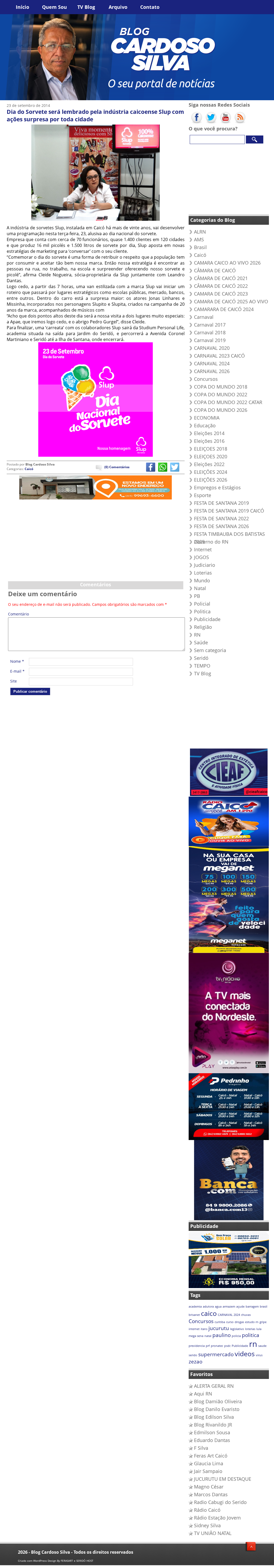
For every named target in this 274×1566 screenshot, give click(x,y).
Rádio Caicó (207, 1510)
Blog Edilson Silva (214, 1417)
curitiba (220, 1322)
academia (195, 1306)
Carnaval (204, 317)
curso (230, 1322)
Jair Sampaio (208, 1471)
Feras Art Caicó (210, 1455)
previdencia (197, 1346)
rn (253, 1344)
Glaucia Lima (208, 1463)
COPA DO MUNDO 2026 (220, 410)
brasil (263, 1306)
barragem (252, 1306)
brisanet (194, 1315)
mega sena (196, 1336)
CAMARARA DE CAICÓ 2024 (224, 309)
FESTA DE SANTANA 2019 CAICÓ (229, 510)
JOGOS (201, 557)
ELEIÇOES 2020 (210, 456)
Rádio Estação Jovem (217, 1517)
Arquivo (118, 7)
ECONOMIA (206, 417)
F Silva (201, 1448)
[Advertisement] (95, 539)
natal (207, 1336)
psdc (227, 1346)
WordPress (40, 1561)
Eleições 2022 (209, 464)
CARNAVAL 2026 (212, 371)
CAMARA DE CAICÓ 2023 (221, 293)
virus (259, 1355)
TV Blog (86, 7)
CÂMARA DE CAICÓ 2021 (221, 278)
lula (258, 1329)
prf (208, 1346)
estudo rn (251, 1322)
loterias (250, 1329)
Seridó (201, 658)
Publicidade (207, 619)
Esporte (202, 495)
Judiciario (204, 565)
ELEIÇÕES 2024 (210, 472)
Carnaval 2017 (210, 324)
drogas (239, 1322)
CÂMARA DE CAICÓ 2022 (221, 286)
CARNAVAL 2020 (212, 348)
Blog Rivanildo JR (213, 1424)
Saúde (201, 642)
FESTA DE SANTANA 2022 (221, 518)
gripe (263, 1322)
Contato (149, 7)
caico (209, 1313)
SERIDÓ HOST (84, 1561)
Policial (202, 603)
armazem (229, 1306)
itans (204, 1329)
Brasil (200, 247)
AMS (199, 239)
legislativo (237, 1329)
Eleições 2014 (209, 433)
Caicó (29, 469)
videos (245, 1353)
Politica (202, 611)
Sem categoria (210, 650)
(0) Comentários (117, 467)
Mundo (202, 580)
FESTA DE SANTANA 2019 (221, 503)
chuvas (246, 1315)
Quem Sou (54, 7)
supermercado (216, 1354)
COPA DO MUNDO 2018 (220, 386)
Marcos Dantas (211, 1494)
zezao (195, 1361)
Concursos (206, 379)
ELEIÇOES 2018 (210, 448)
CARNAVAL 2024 (212, 363)
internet (194, 1329)
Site (13, 681)
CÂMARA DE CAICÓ (215, 270)
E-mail (17, 671)
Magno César (208, 1486)
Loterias (203, 572)
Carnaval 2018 (210, 332)
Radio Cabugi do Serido (220, 1502)
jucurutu (218, 1328)
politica (250, 1335)
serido (193, 1355)
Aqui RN (203, 1393)
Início (22, 7)
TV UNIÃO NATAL (212, 1533)
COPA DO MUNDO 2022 (220, 394)
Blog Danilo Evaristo (216, 1409)
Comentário (17, 614)
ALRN (200, 231)
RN (197, 634)
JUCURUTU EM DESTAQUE (222, 1479)
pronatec (217, 1346)
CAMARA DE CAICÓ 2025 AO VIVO (231, 301)
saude (262, 1346)
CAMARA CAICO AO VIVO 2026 (227, 262)
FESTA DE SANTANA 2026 (221, 526)
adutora (208, 1306)
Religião (203, 627)
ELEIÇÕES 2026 (210, 479)
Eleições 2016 (209, 441)
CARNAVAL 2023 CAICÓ (219, 355)
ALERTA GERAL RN (214, 1386)
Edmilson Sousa (212, 1432)
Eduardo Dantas (212, 1440)
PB (197, 596)
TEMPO (202, 665)
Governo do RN (211, 541)
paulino (221, 1335)
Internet (203, 549)
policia (236, 1336)
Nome (17, 661)
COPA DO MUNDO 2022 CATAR (228, 402)
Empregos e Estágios (217, 487)
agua (218, 1306)
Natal (200, 588)
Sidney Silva (207, 1525)
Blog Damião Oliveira (218, 1401)
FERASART (67, 1561)
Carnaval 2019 (210, 340)
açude (240, 1306)
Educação (205, 425)
